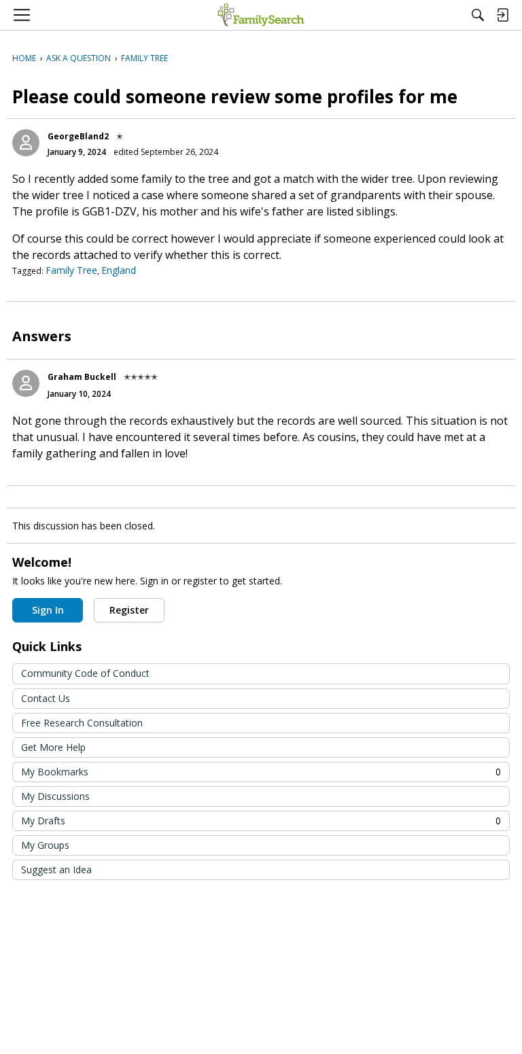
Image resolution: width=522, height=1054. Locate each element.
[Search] (478, 15)
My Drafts (261, 820)
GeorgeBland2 (78, 136)
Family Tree (71, 270)
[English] (261, 15)
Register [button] (129, 609)
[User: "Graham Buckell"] (25, 383)
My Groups (45, 845)
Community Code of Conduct (85, 673)
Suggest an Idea (56, 869)
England (118, 270)
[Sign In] (502, 15)
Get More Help (53, 747)
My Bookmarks (261, 771)
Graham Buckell (82, 377)
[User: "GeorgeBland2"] (25, 142)
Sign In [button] (48, 609)
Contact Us (45, 698)
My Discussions (55, 796)
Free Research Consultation (82, 722)
